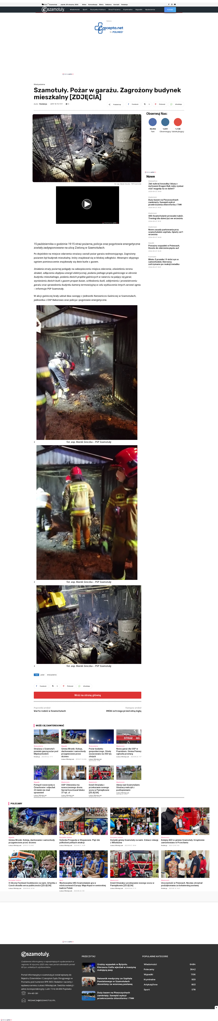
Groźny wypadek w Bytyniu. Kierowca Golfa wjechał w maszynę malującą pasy (116, 967)
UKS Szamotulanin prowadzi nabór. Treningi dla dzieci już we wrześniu (165, 217)
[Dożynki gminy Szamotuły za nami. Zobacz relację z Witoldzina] (134, 821)
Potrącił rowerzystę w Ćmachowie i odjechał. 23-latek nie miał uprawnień (45, 789)
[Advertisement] (109, 54)
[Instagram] (171, 4)
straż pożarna (52, 675)
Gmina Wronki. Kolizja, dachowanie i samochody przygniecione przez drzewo (73, 752)
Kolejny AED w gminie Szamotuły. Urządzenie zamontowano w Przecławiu (183, 841)
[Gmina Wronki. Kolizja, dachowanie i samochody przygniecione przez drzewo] (73, 736)
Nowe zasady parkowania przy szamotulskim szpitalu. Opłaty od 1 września (165, 232)
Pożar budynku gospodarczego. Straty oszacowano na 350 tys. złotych (100, 752)
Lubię (153, 119)
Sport (61, 880)
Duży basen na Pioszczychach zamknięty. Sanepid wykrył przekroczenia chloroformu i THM (165, 202)
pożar (43, 675)
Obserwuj (165, 119)
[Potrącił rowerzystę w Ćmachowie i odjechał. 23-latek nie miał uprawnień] (46, 773)
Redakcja (43, 104)
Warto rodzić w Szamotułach (50, 711)
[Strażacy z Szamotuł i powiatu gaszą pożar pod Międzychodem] (46, 736)
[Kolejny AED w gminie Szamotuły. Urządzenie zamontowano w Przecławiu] (185, 821)
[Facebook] (168, 4)
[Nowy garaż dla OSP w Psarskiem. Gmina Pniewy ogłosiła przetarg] (128, 736)
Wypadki (64, 746)
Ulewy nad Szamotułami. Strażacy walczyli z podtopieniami (128, 787)
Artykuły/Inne (152, 181)
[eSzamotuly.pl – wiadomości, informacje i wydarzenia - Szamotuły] (53, 9)
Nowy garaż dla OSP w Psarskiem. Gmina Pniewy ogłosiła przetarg (128, 751)
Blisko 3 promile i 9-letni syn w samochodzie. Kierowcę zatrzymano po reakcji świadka (163, 261)
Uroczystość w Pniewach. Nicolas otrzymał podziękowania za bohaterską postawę (181, 884)
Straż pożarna (39, 84)
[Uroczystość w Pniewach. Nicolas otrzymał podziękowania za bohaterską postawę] (185, 864)
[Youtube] (174, 4)
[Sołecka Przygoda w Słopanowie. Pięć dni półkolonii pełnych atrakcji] (83, 821)
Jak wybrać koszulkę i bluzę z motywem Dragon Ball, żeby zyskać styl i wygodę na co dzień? (165, 186)
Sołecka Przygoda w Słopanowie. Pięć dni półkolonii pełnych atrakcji (79, 841)
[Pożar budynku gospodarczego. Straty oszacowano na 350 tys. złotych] (101, 736)
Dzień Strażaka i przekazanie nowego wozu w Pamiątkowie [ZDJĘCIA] (99, 789)
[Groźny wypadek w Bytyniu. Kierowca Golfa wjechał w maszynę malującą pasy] (88, 967)
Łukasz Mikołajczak (67, 759)
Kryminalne (152, 257)
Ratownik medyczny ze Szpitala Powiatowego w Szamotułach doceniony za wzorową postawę (114, 981)
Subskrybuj (177, 119)
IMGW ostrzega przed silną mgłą (123, 711)
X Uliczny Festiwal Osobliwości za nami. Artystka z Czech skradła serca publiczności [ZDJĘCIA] (33, 884)
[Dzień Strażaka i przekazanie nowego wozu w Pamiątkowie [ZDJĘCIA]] (101, 773)
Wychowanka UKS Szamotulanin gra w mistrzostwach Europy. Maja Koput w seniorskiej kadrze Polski (82, 885)
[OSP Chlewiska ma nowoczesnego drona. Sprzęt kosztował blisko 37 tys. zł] (73, 773)
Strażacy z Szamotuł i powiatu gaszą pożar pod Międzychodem (46, 751)
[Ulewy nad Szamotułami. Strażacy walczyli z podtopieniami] (128, 773)
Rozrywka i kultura (65, 837)
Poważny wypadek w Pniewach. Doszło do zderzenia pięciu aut (164, 246)
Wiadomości (120, 746)
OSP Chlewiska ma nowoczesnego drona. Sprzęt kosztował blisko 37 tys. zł (73, 789)
